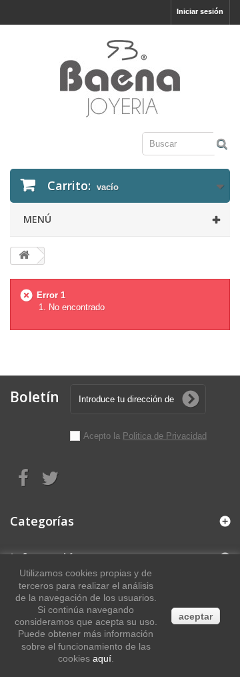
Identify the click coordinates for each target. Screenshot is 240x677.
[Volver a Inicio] (24, 255)
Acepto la (103, 436)
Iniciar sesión (200, 11)
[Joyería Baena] (120, 80)
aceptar (196, 616)
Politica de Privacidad (165, 436)
